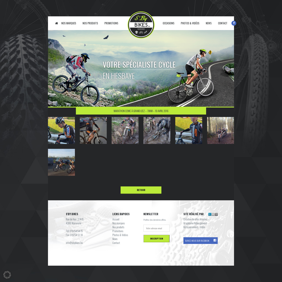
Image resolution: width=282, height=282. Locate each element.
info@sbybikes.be (74, 243)
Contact (222, 23)
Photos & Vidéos (190, 23)
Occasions (168, 23)
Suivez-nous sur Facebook (197, 240)
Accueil (56, 23)
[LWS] (213, 214)
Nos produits (90, 23)
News (209, 23)
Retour (141, 190)
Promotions (111, 23)
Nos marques (68, 23)
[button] (7, 275)
